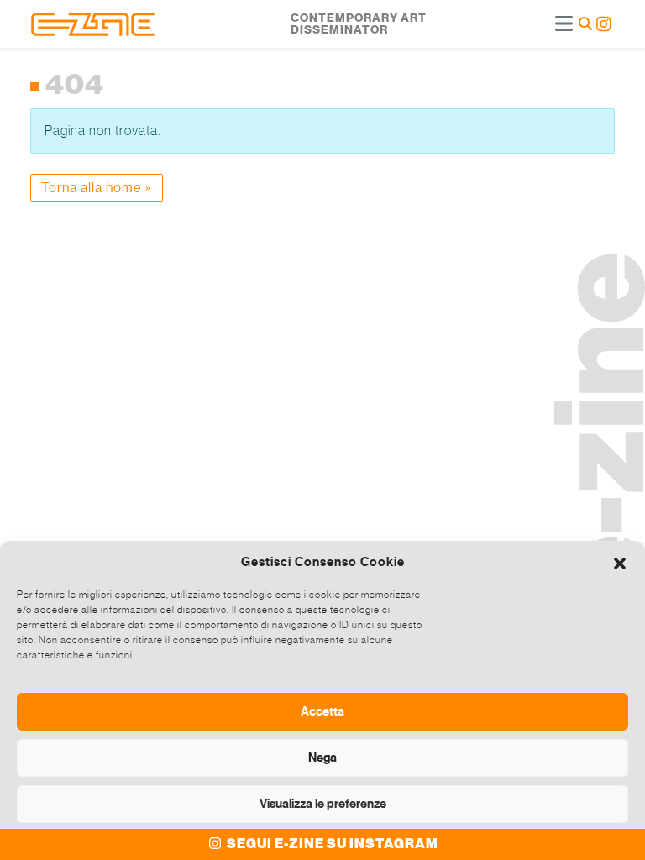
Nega (322, 757)
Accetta (322, 711)
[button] (619, 561)
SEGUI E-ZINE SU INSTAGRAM (331, 844)
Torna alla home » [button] (96, 188)
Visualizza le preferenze (323, 803)
